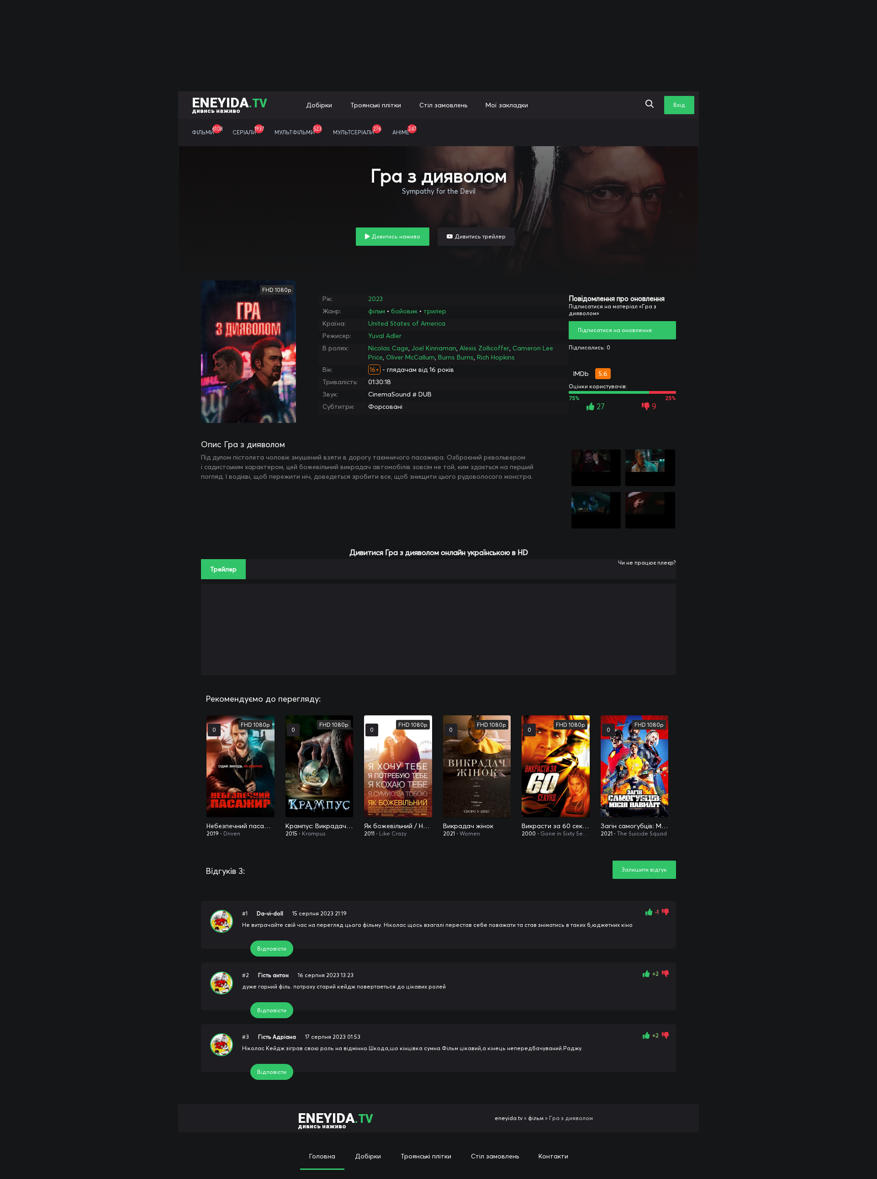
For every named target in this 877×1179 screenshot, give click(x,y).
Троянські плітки (375, 105)
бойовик (404, 311)
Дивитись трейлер (479, 236)
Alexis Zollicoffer (484, 348)
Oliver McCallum (410, 357)
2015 (291, 833)
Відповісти (271, 948)
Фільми (207, 131)
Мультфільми (298, 131)
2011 (369, 833)
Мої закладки (507, 105)
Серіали (248, 131)
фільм (376, 311)
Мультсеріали (357, 131)
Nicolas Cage (388, 348)
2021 (449, 833)
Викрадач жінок (468, 826)
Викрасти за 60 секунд (556, 826)
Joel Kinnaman (434, 348)
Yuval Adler (385, 336)
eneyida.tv (509, 1118)
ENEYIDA (229, 104)
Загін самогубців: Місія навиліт (635, 826)
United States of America (406, 323)
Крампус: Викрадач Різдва (319, 826)
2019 (212, 833)
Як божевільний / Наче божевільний (398, 826)
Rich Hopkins (496, 357)
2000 (529, 833)
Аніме (404, 131)
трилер (434, 311)
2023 (375, 299)
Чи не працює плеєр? (647, 562)
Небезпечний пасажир (240, 826)
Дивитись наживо (395, 236)
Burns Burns (456, 357)
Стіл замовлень (443, 105)
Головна (322, 1156)
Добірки (319, 105)
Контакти (553, 1156)
